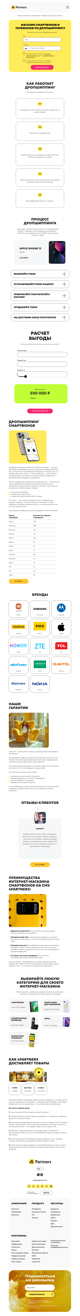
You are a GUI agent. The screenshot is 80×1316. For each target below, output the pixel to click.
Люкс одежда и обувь (20, 1253)
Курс (52, 1224)
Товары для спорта (39, 1241)
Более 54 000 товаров (51, 1009)
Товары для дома (18, 1259)
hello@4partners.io (40, 1180)
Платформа (36, 1209)
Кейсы (53, 1218)
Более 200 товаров (50, 1025)
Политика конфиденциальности (59, 1246)
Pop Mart (35, 1250)
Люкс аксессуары (38, 1244)
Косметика (16, 1247)
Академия (55, 1209)
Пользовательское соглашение (58, 1241)
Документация (56, 1226)
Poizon (14, 1250)
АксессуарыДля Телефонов (52, 1003)
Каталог (35, 1218)
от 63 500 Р (23, 258)
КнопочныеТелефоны (17, 1037)
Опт (33, 1215)
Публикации (16, 1212)
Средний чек (21, 360)
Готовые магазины (39, 1212)
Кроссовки (16, 1241)
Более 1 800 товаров (18, 1007)
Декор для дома (38, 1247)
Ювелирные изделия (40, 1253)
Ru (39, 1169)
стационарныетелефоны (19, 1019)
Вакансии (15, 1215)
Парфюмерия (17, 1244)
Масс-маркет (17, 1262)
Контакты (15, 1209)
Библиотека (55, 1215)
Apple (47, 1018)
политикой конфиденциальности (38, 54)
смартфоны (18, 1002)
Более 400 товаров (17, 1025)
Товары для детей (18, 1256)
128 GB (21, 252)
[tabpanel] (40, 833)
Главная (20, 16)
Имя (24, 36)
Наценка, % (21, 370)
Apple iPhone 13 (30, 248)
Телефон (25, 45)
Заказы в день (22, 350)
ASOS (34, 1256)
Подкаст (54, 1221)
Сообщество (55, 1212)
